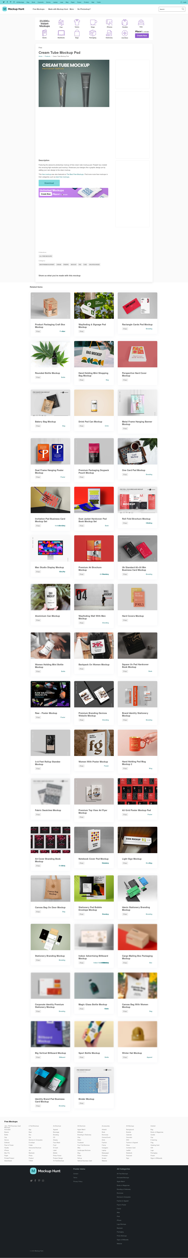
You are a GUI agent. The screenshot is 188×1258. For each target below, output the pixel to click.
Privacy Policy (77, 1181)
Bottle (63, 377)
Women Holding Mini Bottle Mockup (50, 645)
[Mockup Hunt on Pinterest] (10, 2)
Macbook (31, 1153)
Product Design (58, 1158)
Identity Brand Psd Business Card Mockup (50, 1080)
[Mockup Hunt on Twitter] (4, 2)
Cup (152, 1137)
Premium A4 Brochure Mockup (94, 548)
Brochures (105, 1134)
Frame (104, 1145)
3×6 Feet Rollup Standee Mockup (50, 743)
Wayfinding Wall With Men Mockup (94, 597)
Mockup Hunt (39, 1251)
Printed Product (9, 1158)
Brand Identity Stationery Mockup (137, 694)
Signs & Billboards (156, 1158)
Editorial (6, 1142)
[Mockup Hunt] (16, 9)
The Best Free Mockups (75, 174)
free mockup (46, 174)
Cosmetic (41, 2)
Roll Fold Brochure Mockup (137, 500)
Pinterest (104, 1155)
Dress (79, 1140)
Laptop (55, 2)
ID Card (55, 1147)
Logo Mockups (121, 1224)
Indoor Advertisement (101, 962)
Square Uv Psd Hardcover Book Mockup (137, 645)
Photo (30, 1155)
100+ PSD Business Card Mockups (12, 1126)
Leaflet (128, 1150)
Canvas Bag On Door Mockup (50, 888)
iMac (79, 1147)
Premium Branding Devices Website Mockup (94, 694)
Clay (78, 1137)
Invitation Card (60, 525)
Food (54, 1145)
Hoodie (6, 1147)
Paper (73, 2)
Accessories (106, 1126)
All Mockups (20, 2)
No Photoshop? (84, 9)
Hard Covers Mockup (137, 597)
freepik (66, 264)
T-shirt (99, 2)
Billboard (62, 1057)
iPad (118, 1216)
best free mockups (62, 177)
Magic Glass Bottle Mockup (94, 985)
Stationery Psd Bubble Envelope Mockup (94, 888)
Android (153, 1126)
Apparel (149, 1057)
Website (104, 1160)
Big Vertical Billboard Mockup (50, 1034)
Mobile (55, 1153)
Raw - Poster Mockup (50, 694)
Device (48, 2)
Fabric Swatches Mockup (50, 791)
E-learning (154, 1140)
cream (59, 264)
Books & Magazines (157, 1132)
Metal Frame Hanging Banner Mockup (137, 403)
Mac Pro (62, 571)
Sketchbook (8, 1160)
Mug (67, 2)
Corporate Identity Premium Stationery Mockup (50, 985)
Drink (107, 426)
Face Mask (56, 1142)
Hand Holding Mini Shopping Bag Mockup (94, 354)
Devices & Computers (36, 1140)
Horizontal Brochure (35, 1147)
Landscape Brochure (83, 1150)
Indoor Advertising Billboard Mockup (94, 937)
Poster (79, 2)
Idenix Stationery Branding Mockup (137, 888)
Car (30, 1137)
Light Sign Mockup (137, 840)
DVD (127, 1140)
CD (54, 1137)
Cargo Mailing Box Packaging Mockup (137, 937)
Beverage (56, 1132)
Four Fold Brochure (83, 1145)
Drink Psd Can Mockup (94, 403)
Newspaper (105, 1153)
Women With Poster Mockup (94, 743)
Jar (30, 1150)
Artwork (104, 1129)
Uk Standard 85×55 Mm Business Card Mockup (137, 548)
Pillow (79, 1155)
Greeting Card (155, 1145)
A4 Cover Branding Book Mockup (50, 840)
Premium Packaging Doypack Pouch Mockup (94, 451)
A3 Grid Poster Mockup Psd (137, 791)
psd (80, 264)
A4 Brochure (57, 1126)
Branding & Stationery (84, 1134)
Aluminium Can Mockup (50, 597)
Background (130, 1129)
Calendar (129, 1134)
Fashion (104, 1142)
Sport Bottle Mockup (94, 1034)
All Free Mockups (45, 256)
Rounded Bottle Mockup (50, 354)
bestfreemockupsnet (46, 264)
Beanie (6, 1132)
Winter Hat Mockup (137, 1034)
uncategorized (94, 264)
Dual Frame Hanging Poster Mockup (50, 451)
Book (33, 2)
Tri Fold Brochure (58, 1160)
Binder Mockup (94, 1080)
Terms (75, 1177)
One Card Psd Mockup (137, 451)
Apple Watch (81, 1129)
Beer (30, 1132)
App (30, 1129)
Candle (153, 1134)
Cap (5, 1137)
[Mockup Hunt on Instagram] (14, 2)
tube (85, 264)
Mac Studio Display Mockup (50, 548)
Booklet (128, 1132)
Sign (92, 2)
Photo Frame (57, 1155)
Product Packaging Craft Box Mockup (50, 305)
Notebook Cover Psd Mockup (94, 840)
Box (150, 962)
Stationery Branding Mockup (50, 937)
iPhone (6, 1150)
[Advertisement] (23, 49)
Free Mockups (39, 9)
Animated (7, 1129)
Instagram (105, 1147)
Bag (28, 2)
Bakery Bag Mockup (50, 403)
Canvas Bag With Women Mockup (137, 985)
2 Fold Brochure (34, 1126)
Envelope (105, 914)
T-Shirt (31, 1160)
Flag (152, 1142)
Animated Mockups (123, 1177)
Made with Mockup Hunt (58, 9)
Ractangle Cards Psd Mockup (137, 305)
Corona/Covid (106, 1137)
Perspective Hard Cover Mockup (137, 354)
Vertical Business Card (84, 1160)
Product (86, 2)
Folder (31, 1145)
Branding (149, 328)
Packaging (154, 1153)
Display (55, 1140)
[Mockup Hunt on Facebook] (7, 2)
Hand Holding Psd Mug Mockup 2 (137, 743)
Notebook (105, 863)
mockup (73, 264)
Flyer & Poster (8, 1145)
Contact (75, 1174)
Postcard (129, 1155)
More (72, 9)
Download (49, 183)
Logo (61, 2)
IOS (152, 1147)
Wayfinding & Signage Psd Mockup (94, 305)
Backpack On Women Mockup (94, 645)
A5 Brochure (81, 1126)
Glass (106, 1008)
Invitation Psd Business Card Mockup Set (50, 500)
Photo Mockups (122, 1236)
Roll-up (149, 523)
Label (54, 1150)
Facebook (80, 1142)
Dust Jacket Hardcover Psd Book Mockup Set (94, 500)
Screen (104, 1158)
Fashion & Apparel (132, 1142)
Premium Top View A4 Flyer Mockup (94, 791)
